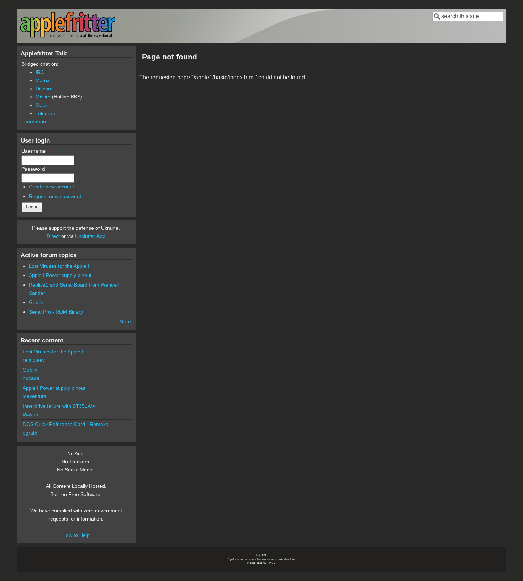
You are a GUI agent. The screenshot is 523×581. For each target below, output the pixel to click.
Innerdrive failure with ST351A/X (59, 406)
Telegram (46, 113)
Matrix (42, 80)
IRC (40, 72)
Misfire (43, 97)
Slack (42, 105)
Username (35, 151)
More (125, 321)
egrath (30, 433)
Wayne (30, 414)
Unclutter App (90, 236)
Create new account (51, 187)
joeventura (35, 396)
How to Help (76, 535)
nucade (31, 378)
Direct (53, 236)
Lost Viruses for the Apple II (60, 266)
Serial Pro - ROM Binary (56, 312)
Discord (44, 88)
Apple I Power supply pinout (60, 275)
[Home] (67, 37)
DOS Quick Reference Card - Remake (66, 424)
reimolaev (34, 360)
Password (34, 169)
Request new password (55, 196)
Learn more (34, 121)
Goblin (36, 302)
